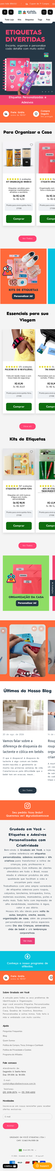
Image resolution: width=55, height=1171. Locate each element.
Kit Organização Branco (18, 182)
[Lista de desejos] (44, 12)
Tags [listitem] (40, 19)
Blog (5, 1036)
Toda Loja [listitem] (9, 19)
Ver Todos (27, 238)
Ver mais (27, 940)
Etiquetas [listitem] (29, 19)
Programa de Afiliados (12, 1054)
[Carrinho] (50, 12)
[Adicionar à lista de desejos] (31, 144)
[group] (27, 58)
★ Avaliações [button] (52, 588)
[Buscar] (11, 12)
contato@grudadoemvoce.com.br (19, 1084)
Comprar (18, 219)
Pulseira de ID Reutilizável (19, 369)
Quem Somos (9, 1040)
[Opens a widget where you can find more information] (42, 1166)
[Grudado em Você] (27, 12)
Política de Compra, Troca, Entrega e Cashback (23, 1045)
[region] (27, 58)
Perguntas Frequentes (12, 1031)
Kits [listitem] (19, 19)
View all (27, 426)
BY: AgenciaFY (40, 1156)
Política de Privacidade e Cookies (17, 1050)
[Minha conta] (4, 12)
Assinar (10, 1125)
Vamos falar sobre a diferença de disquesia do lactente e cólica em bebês (23, 746)
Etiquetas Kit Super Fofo (19, 489)
